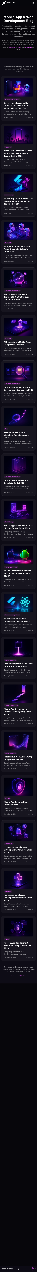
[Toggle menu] (33, 3)
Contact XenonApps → (18, 975)
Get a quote (34, 1269)
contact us (28, 47)
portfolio (18, 47)
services (12, 47)
